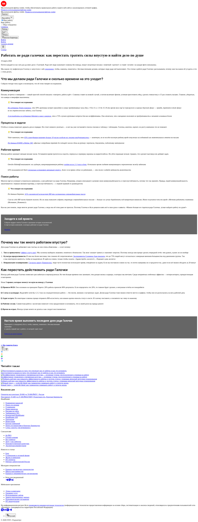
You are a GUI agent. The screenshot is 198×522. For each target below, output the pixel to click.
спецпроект (49, 69)
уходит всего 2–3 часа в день (75, 164)
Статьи (3, 50)
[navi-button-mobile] (3, 47)
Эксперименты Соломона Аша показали (89, 256)
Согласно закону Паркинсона (40, 263)
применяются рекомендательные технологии (46, 505)
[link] (5, 34)
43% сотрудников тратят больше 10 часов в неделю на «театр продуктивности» (56, 137)
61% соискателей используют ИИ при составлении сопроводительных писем (55, 194)
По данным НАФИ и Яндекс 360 (20, 143)
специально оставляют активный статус (44, 170)
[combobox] (11, 515)
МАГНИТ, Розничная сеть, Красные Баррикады (43, 397)
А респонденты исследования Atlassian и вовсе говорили (29, 116)
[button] (3, 40)
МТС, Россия (39, 394)
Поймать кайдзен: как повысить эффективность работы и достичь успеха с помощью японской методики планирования (48, 381)
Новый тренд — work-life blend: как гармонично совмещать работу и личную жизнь (34, 385)
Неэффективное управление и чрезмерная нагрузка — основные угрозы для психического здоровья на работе (44, 377)
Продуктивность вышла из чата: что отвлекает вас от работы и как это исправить (33, 373)
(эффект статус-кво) (28, 253)
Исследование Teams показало (19, 108)
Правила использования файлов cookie (40, 12)
